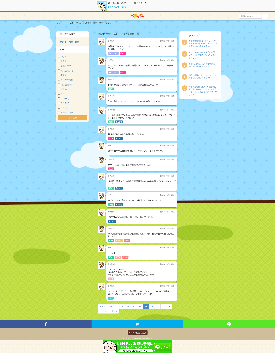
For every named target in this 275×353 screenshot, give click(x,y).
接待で (63, 93)
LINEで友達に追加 (117, 7)
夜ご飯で (64, 102)
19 (128, 306)
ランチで (64, 98)
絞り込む (73, 117)
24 (157, 306)
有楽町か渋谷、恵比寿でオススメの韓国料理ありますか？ (203, 65)
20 (134, 306)
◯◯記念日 (66, 84)
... (117, 306)
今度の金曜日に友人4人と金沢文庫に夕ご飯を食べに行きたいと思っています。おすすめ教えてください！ (203, 90)
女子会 (63, 89)
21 (140, 306)
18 (122, 306)
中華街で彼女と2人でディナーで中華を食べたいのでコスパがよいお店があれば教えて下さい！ (203, 43)
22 (146, 306)
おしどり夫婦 (66, 79)
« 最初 (102, 306)
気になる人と (66, 70)
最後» (114, 311)
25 (163, 306)
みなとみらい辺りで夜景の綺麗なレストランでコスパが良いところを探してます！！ (203, 55)
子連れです (65, 65)
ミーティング (66, 112)
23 (152, 306)
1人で (63, 56)
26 (169, 306)
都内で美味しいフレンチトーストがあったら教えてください (203, 76)
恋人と (63, 75)
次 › (106, 311)
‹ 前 (110, 306)
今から (63, 107)
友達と (63, 61)
